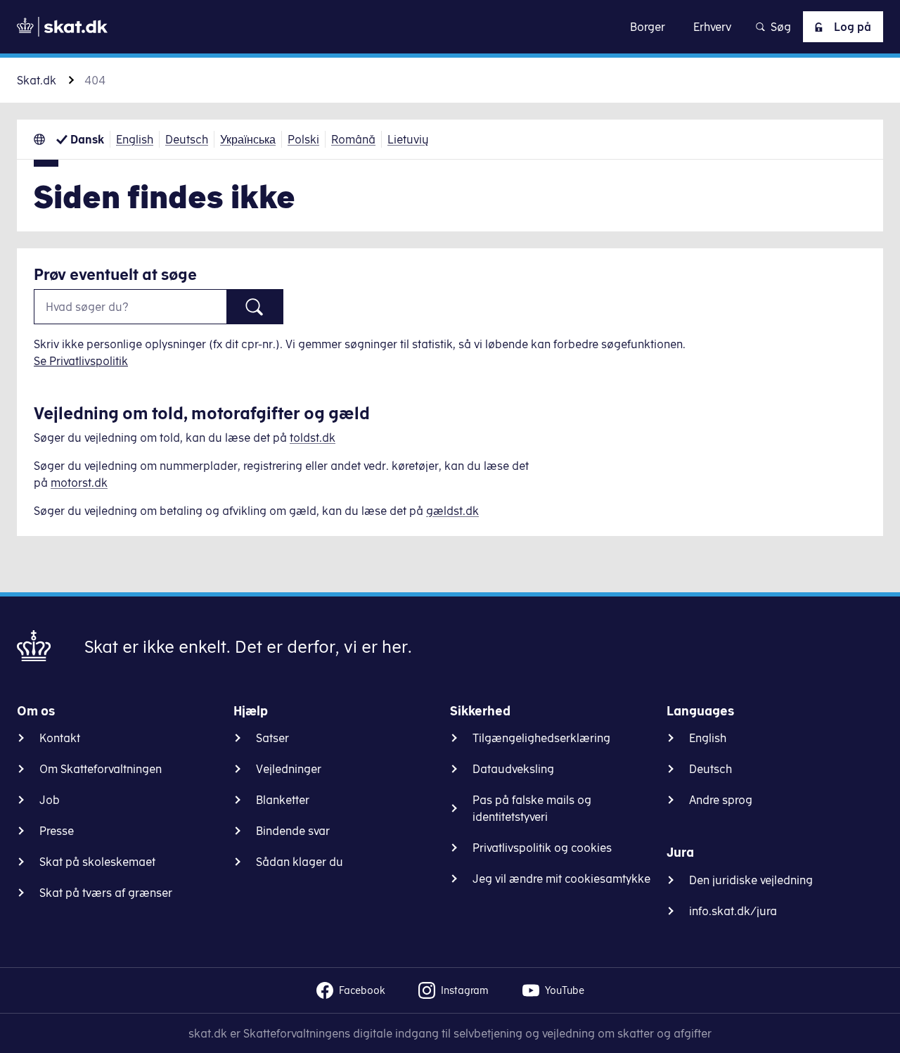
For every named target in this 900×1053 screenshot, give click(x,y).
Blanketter (282, 799)
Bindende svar (293, 830)
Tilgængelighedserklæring (541, 738)
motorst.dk (79, 482)
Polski (303, 139)
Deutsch (186, 139)
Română (353, 139)
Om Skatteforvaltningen (100, 768)
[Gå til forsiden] (62, 27)
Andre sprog (720, 799)
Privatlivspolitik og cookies (542, 847)
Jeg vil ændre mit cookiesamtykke (561, 878)
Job (49, 799)
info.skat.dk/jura (733, 911)
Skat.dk (36, 80)
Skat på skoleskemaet (97, 861)
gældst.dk (452, 510)
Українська (248, 139)
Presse (56, 830)
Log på (852, 26)
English (134, 139)
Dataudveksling (513, 768)
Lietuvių (408, 139)
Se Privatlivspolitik (81, 361)
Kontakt (59, 738)
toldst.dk (312, 437)
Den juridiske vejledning (751, 880)
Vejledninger (288, 768)
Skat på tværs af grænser (105, 892)
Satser (272, 738)
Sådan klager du (299, 861)
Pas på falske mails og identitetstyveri (531, 808)
